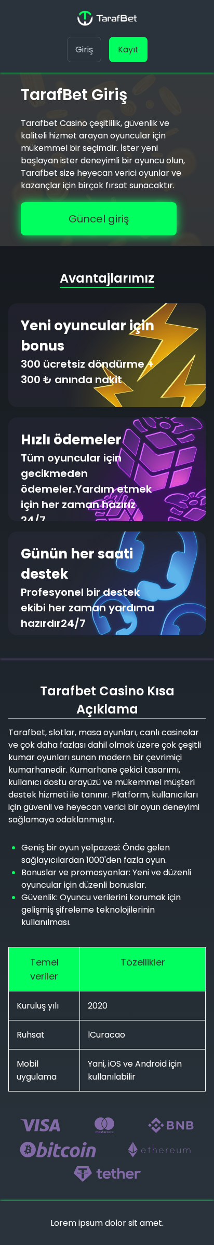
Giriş (84, 49)
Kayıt (128, 49)
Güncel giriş (99, 219)
